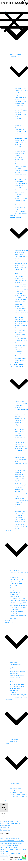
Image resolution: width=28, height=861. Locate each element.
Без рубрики (4, 827)
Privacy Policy (22, 859)
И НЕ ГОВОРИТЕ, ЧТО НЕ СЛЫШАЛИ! (12, 841)
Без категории (5, 825)
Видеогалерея (5, 830)
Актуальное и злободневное (9, 821)
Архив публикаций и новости (10, 823)
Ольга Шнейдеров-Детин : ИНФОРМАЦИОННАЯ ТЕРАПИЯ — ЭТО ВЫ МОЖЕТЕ (13, 849)
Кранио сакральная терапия (9, 839)
